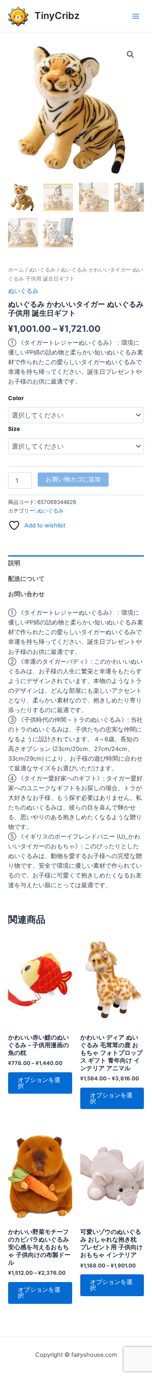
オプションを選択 (39, 1083)
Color (16, 397)
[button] (130, 54)
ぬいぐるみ (42, 269)
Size (14, 428)
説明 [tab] (14, 563)
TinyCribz (56, 15)
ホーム (16, 269)
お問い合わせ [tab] (26, 594)
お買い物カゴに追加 (73, 479)
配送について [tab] (26, 578)
